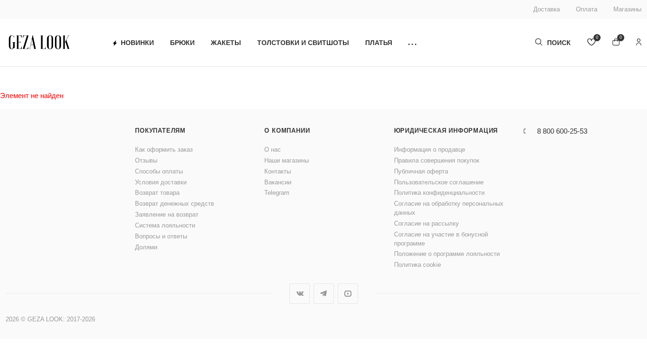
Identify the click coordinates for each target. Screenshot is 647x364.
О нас (272, 149)
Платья (378, 42)
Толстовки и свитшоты (303, 42)
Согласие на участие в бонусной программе (441, 239)
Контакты (277, 171)
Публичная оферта (421, 171)
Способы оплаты (159, 171)
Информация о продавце (429, 149)
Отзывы (146, 160)
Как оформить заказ (164, 149)
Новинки (137, 42)
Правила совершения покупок (436, 160)
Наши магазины (286, 160)
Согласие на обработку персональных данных (448, 208)
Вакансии (277, 182)
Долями (146, 247)
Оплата (586, 9)
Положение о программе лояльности (447, 253)
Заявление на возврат (166, 214)
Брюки (182, 42)
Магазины (627, 9)
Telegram (276, 192)
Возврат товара (157, 192)
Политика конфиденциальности (439, 192)
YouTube (348, 293)
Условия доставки (161, 182)
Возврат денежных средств (174, 203)
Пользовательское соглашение (439, 182)
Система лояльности (165, 225)
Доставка (546, 9)
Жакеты (226, 42)
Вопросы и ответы (161, 236)
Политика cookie (417, 264)
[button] (412, 43)
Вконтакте (299, 293)
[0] (591, 42)
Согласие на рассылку (426, 223)
